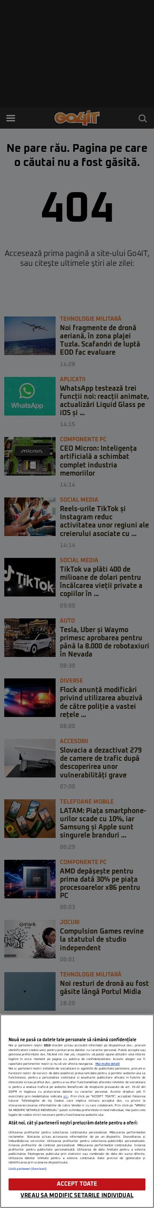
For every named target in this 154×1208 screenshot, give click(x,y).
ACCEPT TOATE (77, 1184)
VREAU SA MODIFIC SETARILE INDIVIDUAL (77, 1196)
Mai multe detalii (107, 1064)
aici (65, 1096)
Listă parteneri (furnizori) (28, 1169)
